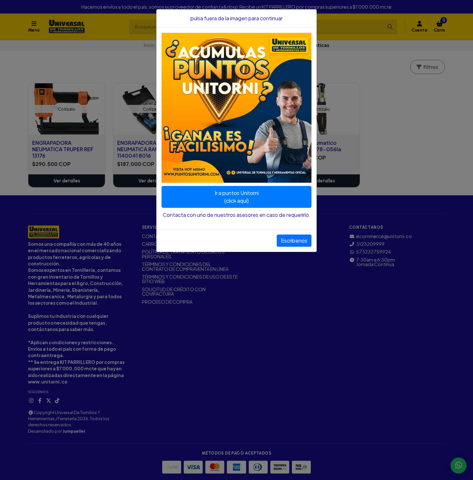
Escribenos (294, 240)
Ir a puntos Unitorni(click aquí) (237, 196)
